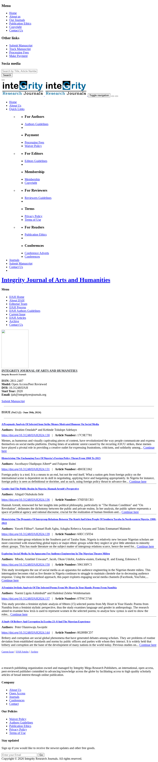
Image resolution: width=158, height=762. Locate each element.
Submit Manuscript (13, 401)
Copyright (15, 27)
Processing (19, 52)
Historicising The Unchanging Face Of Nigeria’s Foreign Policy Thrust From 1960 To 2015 (51, 458)
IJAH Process (17, 307)
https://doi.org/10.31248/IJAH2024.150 (26, 564)
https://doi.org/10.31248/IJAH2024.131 (26, 469)
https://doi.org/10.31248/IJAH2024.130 (26, 435)
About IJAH (16, 300)
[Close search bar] (3, 80)
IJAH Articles (17, 317)
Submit (20, 45)
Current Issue (17, 314)
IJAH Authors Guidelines (24, 310)
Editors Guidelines (36, 161)
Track (20, 49)
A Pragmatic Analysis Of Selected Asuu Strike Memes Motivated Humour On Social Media (50, 424)
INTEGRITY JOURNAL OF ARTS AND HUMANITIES (39, 370)
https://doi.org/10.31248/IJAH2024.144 (26, 632)
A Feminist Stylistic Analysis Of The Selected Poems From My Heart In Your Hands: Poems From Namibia (59, 587)
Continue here (137, 481)
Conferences (32, 256)
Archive (14, 321)
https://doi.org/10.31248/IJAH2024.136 (26, 499)
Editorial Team (18, 303)
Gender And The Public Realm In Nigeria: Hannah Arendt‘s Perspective (40, 488)
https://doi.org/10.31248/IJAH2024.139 (26, 534)
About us (14, 16)
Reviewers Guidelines (38, 197)
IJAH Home (16, 297)
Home (13, 13)
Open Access (17, 693)
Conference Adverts (37, 253)
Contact (14, 703)
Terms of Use (33, 219)
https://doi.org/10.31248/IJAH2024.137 (26, 598)
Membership (32, 179)
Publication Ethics (20, 23)
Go (41, 755)
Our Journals (17, 20)
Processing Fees (34, 142)
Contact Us (16, 30)
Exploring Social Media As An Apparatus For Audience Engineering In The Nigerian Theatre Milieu (56, 553)
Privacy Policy (33, 216)
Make (18, 56)
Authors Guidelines (36, 124)
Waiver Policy (33, 146)
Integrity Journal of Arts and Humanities (56, 279)
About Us (15, 690)
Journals (14, 696)
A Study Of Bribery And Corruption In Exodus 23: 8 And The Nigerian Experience (46, 621)
